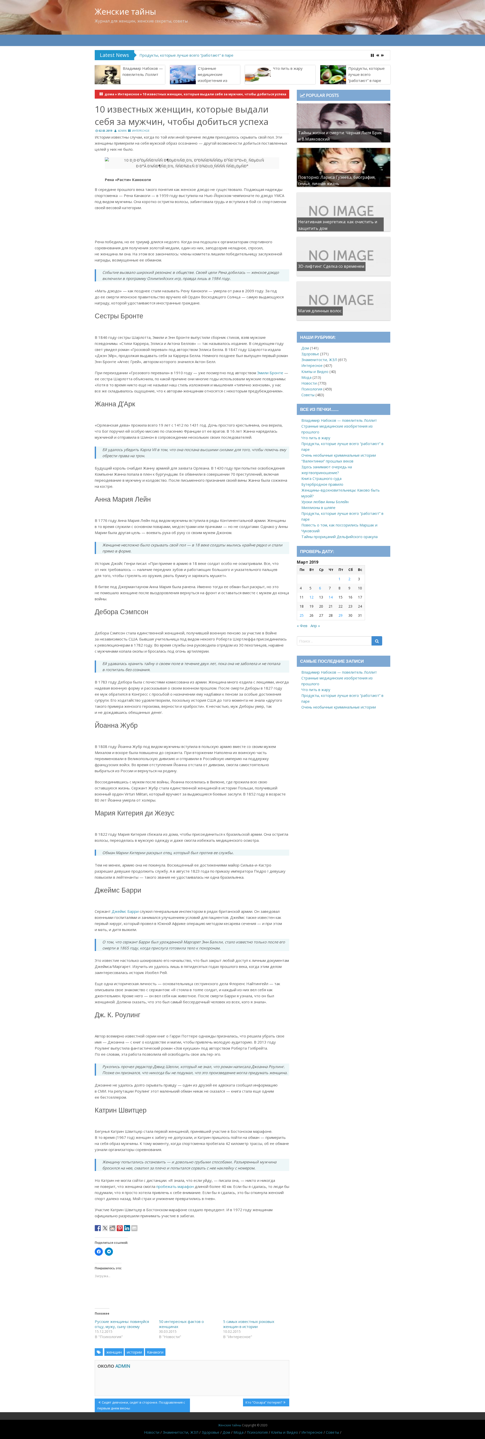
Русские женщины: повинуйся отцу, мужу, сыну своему (122, 1324)
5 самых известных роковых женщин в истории (248, 1324)
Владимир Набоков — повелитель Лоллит (143, 71)
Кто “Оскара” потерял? (263, 1403)
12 (311, 597)
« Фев (302, 625)
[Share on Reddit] (112, 1228)
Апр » (315, 625)
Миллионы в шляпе (318, 507)
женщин (114, 1352)
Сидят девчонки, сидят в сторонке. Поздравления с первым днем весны (141, 1405)
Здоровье (310, 353)
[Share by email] (134, 1228)
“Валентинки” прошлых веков (327, 461)
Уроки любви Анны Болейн (325, 501)
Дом (305, 348)
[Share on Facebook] (98, 1228)
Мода (306, 377)
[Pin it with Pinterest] (120, 1228)
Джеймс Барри (125, 911)
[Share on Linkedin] (127, 1228)
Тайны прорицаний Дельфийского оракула (339, 536)
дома (109, 94)
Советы (307, 394)
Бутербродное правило (322, 484)
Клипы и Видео (314, 371)
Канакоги (155, 1352)
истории (134, 1352)
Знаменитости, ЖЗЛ (319, 359)
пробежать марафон (175, 1186)
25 (302, 615)
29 (340, 615)
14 (331, 597)
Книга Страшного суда (321, 478)
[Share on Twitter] (105, 1228)
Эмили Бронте (270, 372)
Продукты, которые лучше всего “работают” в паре (186, 55)
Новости (309, 383)
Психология (311, 389)
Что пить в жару (288, 68)
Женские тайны (125, 11)
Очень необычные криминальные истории (338, 455)
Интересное (128, 94)
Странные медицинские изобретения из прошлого (212, 77)
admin (122, 130)
